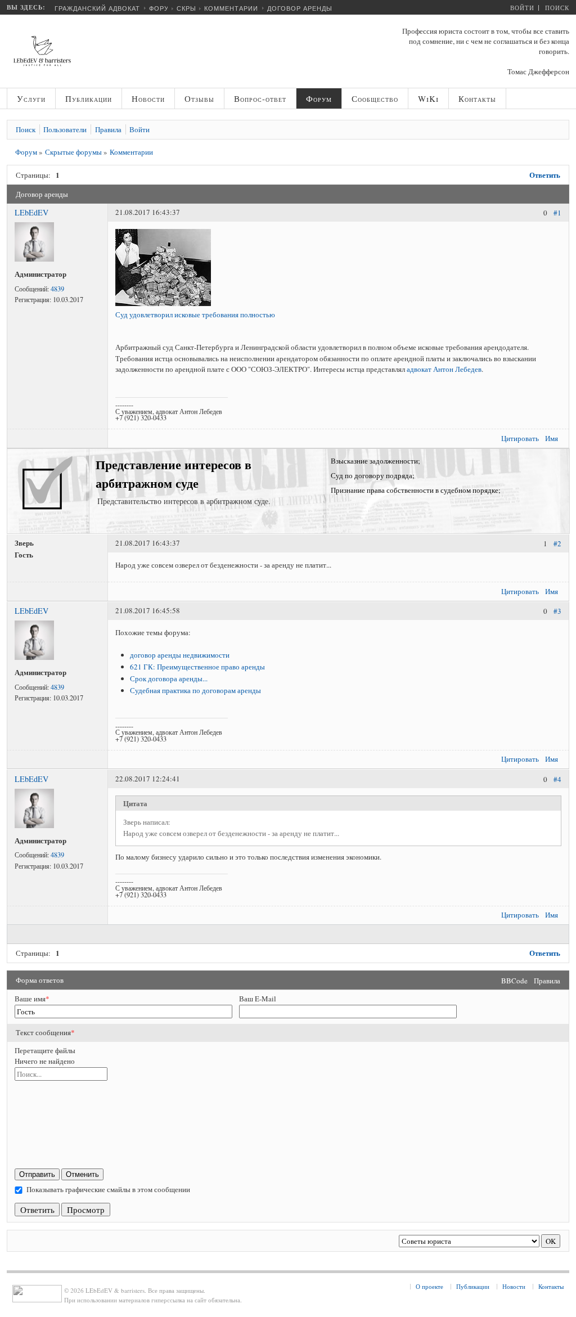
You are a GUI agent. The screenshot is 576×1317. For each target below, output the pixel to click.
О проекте (429, 1286)
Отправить (37, 1174)
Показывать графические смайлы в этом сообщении (108, 1190)
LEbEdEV (31, 212)
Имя (551, 438)
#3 (557, 611)
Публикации (472, 1286)
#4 (557, 779)
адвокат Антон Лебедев (444, 369)
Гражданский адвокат (97, 8)
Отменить (82, 1174)
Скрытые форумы (73, 152)
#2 (557, 544)
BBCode (514, 981)
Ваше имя (32, 999)
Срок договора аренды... (169, 678)
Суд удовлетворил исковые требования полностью (195, 314)
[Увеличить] (34, 259)
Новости (513, 1286)
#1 (557, 213)
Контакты (551, 1286)
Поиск (557, 7)
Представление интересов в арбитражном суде (173, 473)
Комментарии (231, 8)
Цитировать (520, 438)
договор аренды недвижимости (180, 655)
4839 (57, 288)
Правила (547, 981)
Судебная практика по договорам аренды (195, 690)
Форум (161, 8)
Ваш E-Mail (257, 999)
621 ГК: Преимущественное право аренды (197, 667)
